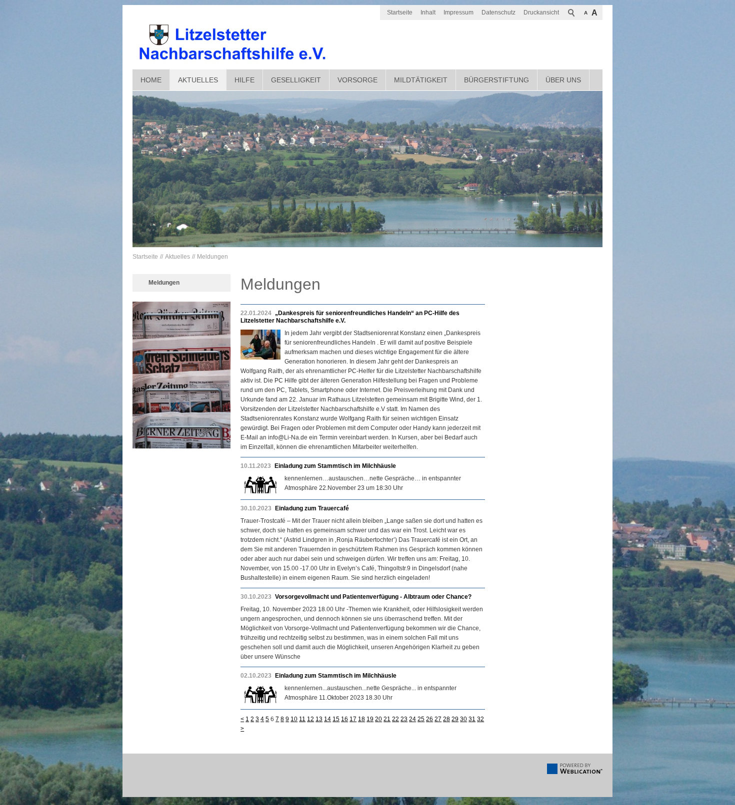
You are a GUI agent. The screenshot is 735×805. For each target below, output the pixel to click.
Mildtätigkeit (421, 80)
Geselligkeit (296, 80)
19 (370, 719)
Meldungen (212, 256)
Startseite (399, 12)
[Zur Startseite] (232, 42)
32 (480, 719)
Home (151, 80)
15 (336, 719)
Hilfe (244, 80)
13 (319, 719)
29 (455, 719)
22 (395, 719)
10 (294, 719)
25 (421, 719)
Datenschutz (499, 12)
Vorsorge (358, 80)
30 (463, 719)
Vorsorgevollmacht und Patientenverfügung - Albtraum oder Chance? (373, 596)
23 (404, 719)
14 (327, 719)
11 (302, 719)
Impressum (459, 12)
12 (310, 719)
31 (472, 719)
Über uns (563, 80)
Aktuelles (198, 80)
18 (361, 719)
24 (412, 719)
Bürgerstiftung (496, 80)
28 (446, 719)
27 (438, 719)
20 (378, 719)
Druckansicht (541, 12)
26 (429, 719)
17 (353, 719)
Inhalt (428, 12)
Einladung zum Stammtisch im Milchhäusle (335, 465)
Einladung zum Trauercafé (312, 508)
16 (344, 719)
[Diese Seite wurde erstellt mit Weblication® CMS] (574, 772)
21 (387, 719)
